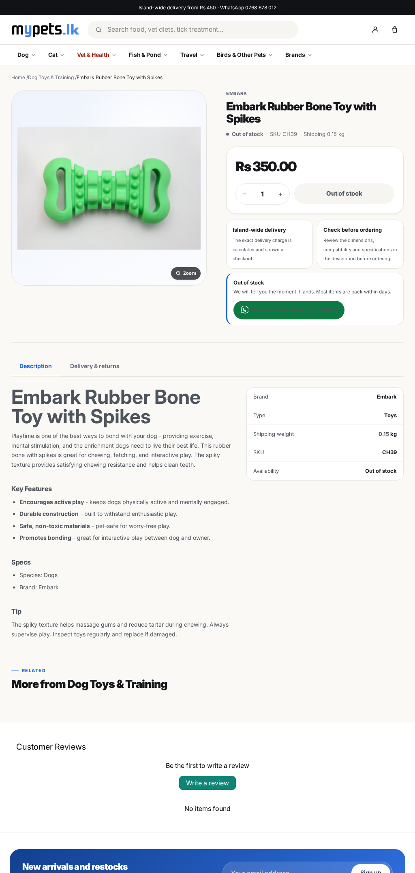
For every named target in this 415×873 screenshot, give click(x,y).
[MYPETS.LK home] (45, 30)
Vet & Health (93, 54)
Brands (295, 54)
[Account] (375, 30)
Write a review (207, 783)
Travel (188, 54)
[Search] (98, 30)
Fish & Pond (145, 54)
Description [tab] (35, 365)
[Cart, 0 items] (395, 30)
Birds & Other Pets (241, 54)
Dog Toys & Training (51, 77)
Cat (53, 54)
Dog (23, 54)
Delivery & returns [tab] (95, 365)
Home (18, 77)
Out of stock (344, 193)
